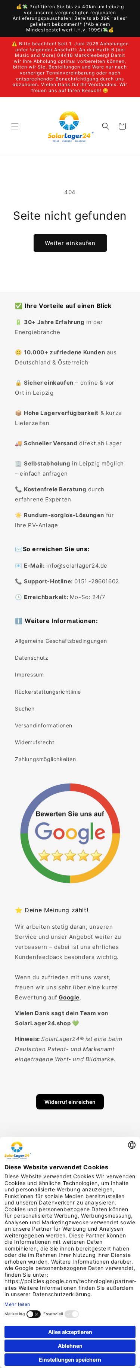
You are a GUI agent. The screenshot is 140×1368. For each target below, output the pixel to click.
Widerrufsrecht (34, 742)
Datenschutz (32, 657)
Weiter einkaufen (70, 243)
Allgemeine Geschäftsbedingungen (61, 641)
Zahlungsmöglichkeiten (45, 759)
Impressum (29, 674)
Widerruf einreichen (70, 1102)
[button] (15, 126)
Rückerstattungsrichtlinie (48, 691)
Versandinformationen (43, 725)
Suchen (25, 708)
